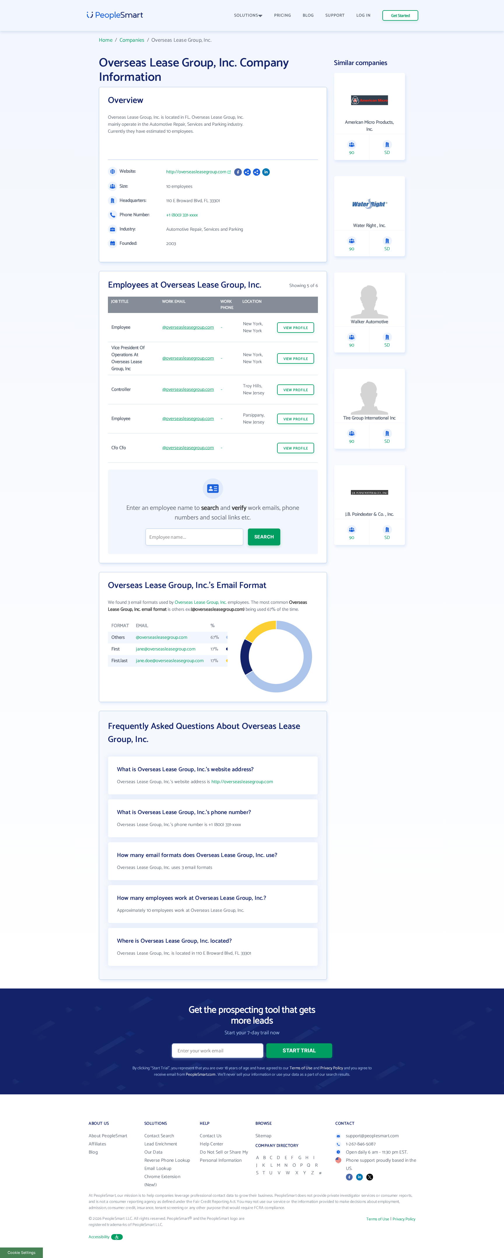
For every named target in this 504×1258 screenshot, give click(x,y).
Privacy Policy (331, 1068)
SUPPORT (335, 15)
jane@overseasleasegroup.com (165, 649)
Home (106, 40)
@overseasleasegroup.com (188, 327)
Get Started (400, 16)
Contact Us (211, 1136)
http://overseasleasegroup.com (196, 172)
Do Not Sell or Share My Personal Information (224, 1156)
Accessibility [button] (99, 1237)
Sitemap (263, 1136)
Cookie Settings (22, 1252)
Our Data (153, 1152)
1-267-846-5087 (361, 1144)
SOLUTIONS (246, 15)
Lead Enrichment (160, 1144)
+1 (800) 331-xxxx (182, 215)
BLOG (308, 15)
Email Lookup (157, 1169)
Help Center (211, 1144)
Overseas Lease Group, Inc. (201, 602)
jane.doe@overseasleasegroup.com (170, 661)
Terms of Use (301, 1068)
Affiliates (97, 1144)
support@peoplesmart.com (372, 1136)
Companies (132, 40)
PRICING (282, 15)
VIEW (296, 328)
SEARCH (264, 537)
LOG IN (363, 15)
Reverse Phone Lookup (167, 1160)
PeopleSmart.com (200, 1074)
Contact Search (159, 1136)
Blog (93, 1152)
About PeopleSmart (108, 1136)
